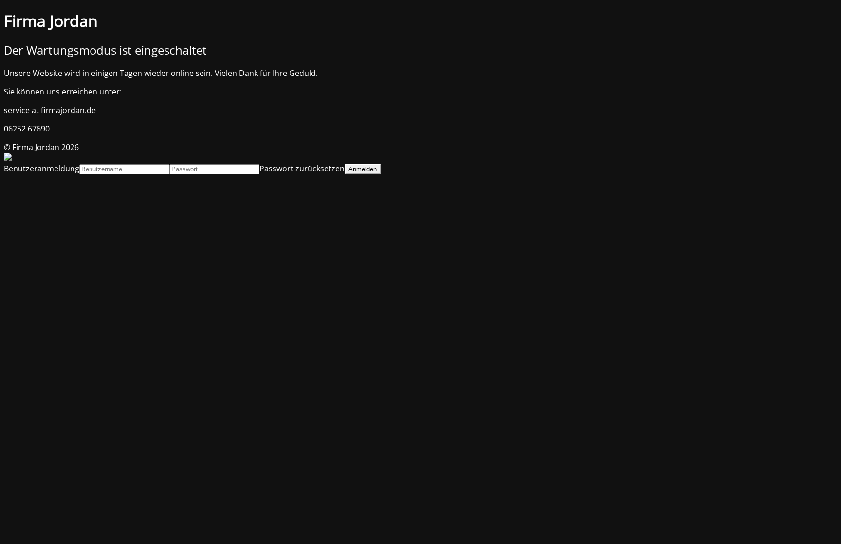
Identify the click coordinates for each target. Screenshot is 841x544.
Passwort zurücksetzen (302, 168)
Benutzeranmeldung (41, 168)
